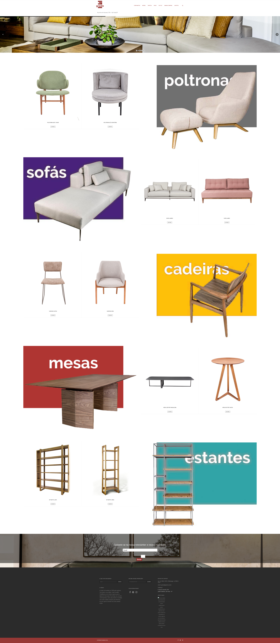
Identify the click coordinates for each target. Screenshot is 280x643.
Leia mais (53, 126)
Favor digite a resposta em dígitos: (140, 553)
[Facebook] (130, 592)
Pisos (155, 5)
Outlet (160, 5)
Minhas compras (168, 5)
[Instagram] (136, 592)
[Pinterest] (133, 592)
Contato (176, 5)
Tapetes (150, 5)
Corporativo (137, 5)
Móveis (143, 5)
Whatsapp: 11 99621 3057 (168, 581)
